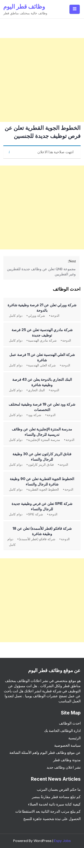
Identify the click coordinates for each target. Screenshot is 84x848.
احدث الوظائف (70, 723)
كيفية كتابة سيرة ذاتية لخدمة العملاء (54, 804)
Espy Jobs (62, 840)
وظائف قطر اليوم (24, 6)
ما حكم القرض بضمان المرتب (59, 789)
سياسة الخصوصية (67, 745)
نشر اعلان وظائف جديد (64, 767)
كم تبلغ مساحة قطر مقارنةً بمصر (56, 797)
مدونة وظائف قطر (67, 760)
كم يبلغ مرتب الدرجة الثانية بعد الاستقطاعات (48, 811)
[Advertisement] (42, 80)
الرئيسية (74, 738)
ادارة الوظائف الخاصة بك (62, 730)
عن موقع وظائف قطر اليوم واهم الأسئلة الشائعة (45, 752)
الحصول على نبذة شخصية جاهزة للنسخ (52, 818)
